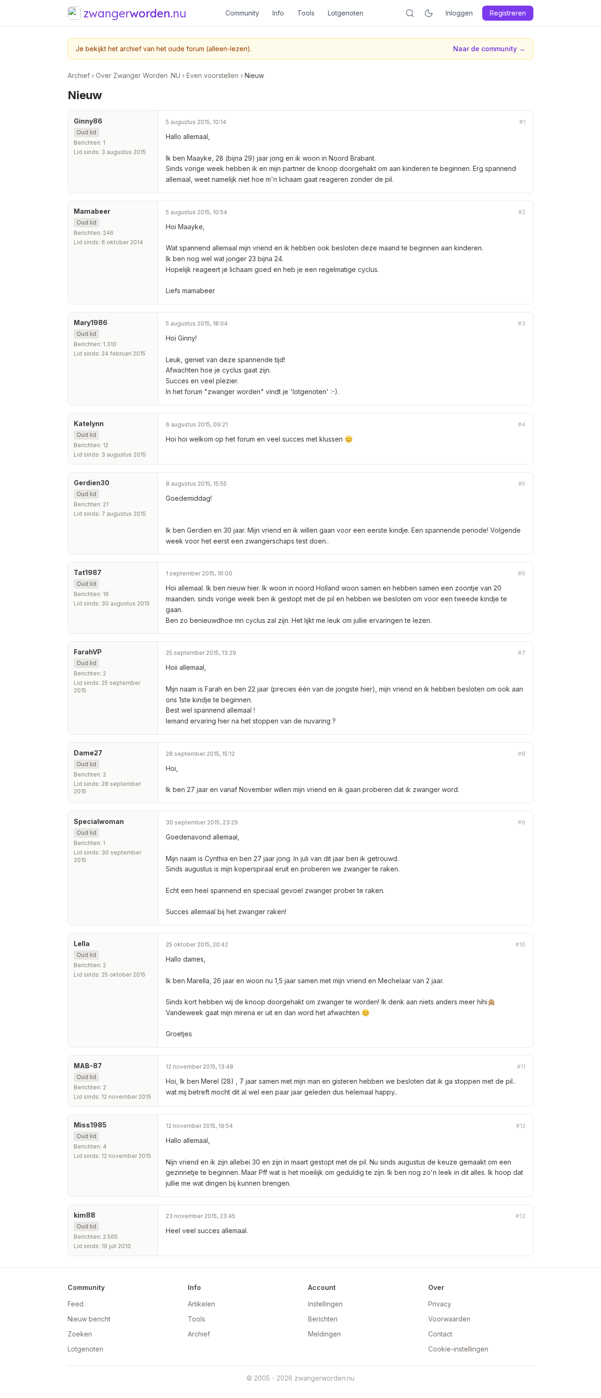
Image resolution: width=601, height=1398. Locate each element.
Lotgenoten (345, 13)
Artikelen (201, 1304)
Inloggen (459, 13)
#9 (521, 822)
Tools (306, 13)
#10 (520, 944)
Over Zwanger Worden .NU (138, 75)
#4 (521, 424)
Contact (440, 1334)
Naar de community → (489, 49)
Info (278, 13)
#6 (521, 573)
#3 (521, 323)
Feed (76, 1304)
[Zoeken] (409, 13)
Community (242, 13)
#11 (521, 1066)
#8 (521, 753)
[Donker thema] (428, 13)
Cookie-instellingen (458, 1349)
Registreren (508, 13)
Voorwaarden (449, 1319)
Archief (79, 75)
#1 (522, 121)
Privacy (439, 1304)
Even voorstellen (212, 75)
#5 (521, 483)
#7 (521, 652)
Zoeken (80, 1334)
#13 (520, 1215)
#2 (521, 212)
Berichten (323, 1319)
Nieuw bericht (89, 1319)
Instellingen (325, 1304)
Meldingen (324, 1334)
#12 (520, 1125)
